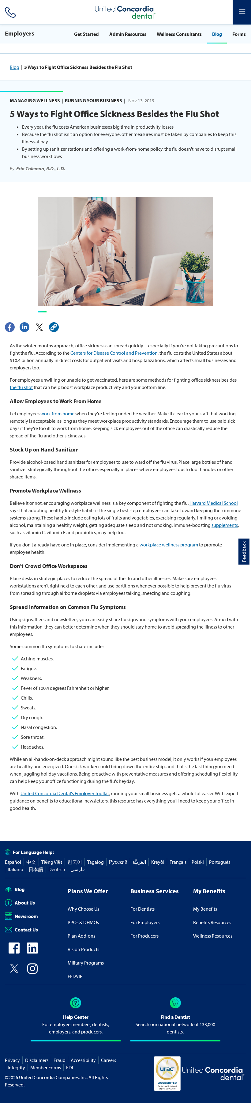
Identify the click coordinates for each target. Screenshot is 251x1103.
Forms (239, 34)
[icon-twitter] (14, 972)
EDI (69, 1067)
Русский (118, 862)
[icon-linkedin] (32, 952)
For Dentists (142, 909)
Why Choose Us (83, 909)
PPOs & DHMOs (83, 922)
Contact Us (26, 930)
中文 (31, 862)
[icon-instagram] (32, 972)
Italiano (15, 869)
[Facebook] (10, 327)
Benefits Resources (212, 922)
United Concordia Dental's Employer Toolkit (65, 793)
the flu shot (21, 387)
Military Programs (86, 963)
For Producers (144, 936)
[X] (39, 327)
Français (178, 862)
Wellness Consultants (179, 34)
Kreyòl (157, 862)
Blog (217, 34)
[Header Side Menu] (242, 12)
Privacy (12, 1060)
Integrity (16, 1067)
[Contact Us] (9, 12)
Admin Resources (127, 34)
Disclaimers (36, 1060)
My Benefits (205, 909)
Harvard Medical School (213, 503)
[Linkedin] (24, 327)
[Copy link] (54, 327)
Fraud (60, 1060)
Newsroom (26, 916)
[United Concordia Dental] (125, 12)
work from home (57, 413)
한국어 (74, 862)
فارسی (77, 869)
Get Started (86, 34)
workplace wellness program (169, 545)
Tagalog (95, 862)
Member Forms (45, 1067)
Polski (198, 862)
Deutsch (56, 869)
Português (219, 862)
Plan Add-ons (81, 936)
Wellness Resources (212, 936)
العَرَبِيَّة (139, 862)
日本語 (35, 869)
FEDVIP (75, 976)
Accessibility (83, 1060)
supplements (225, 525)
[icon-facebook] (14, 952)
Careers (108, 1060)
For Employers (144, 922)
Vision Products (83, 949)
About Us (25, 903)
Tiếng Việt (51, 862)
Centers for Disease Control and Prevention (114, 353)
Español (13, 862)
